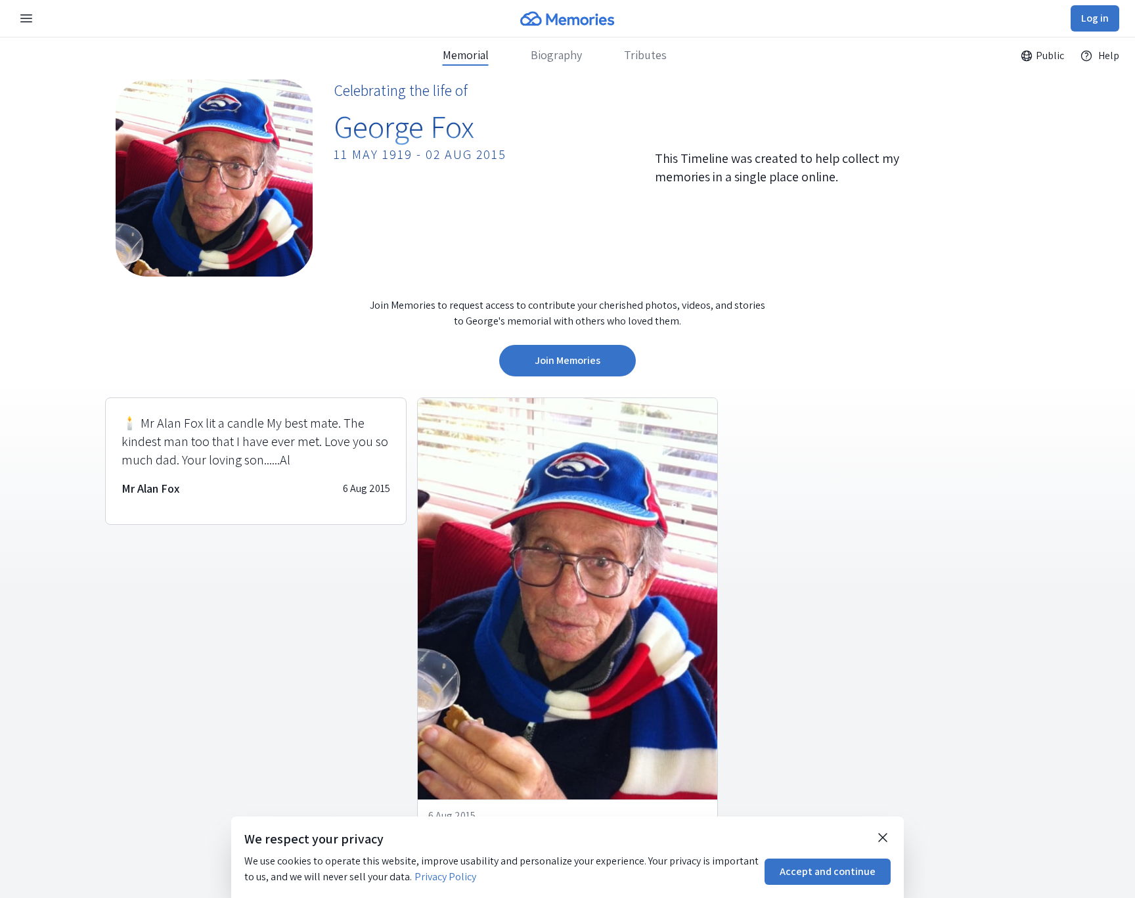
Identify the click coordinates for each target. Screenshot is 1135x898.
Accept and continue (828, 871)
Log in (1095, 18)
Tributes (645, 55)
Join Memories (567, 360)
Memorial (466, 55)
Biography (556, 55)
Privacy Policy (445, 877)
